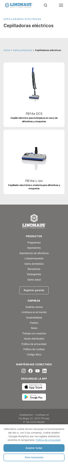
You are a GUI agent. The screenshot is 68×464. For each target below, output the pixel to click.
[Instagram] (23, 371)
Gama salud (34, 279)
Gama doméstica (34, 263)
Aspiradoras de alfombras (34, 253)
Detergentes (34, 274)
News (34, 327)
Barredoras (34, 268)
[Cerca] (45, 5)
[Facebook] (30, 371)
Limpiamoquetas (34, 258)
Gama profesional (22, 50)
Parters (34, 322)
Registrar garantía (34, 290)
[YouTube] (37, 371)
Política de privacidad (48, 439)
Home (6, 50)
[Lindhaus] (34, 221)
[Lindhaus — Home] (18, 5)
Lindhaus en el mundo (34, 312)
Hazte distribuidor (34, 338)
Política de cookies (34, 349)
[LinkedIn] (44, 371)
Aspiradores (34, 247)
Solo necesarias (34, 457)
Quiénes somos (34, 306)
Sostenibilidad (34, 317)
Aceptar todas (34, 448)
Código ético (34, 354)
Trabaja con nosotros (34, 333)
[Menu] (61, 5)
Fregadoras (34, 242)
